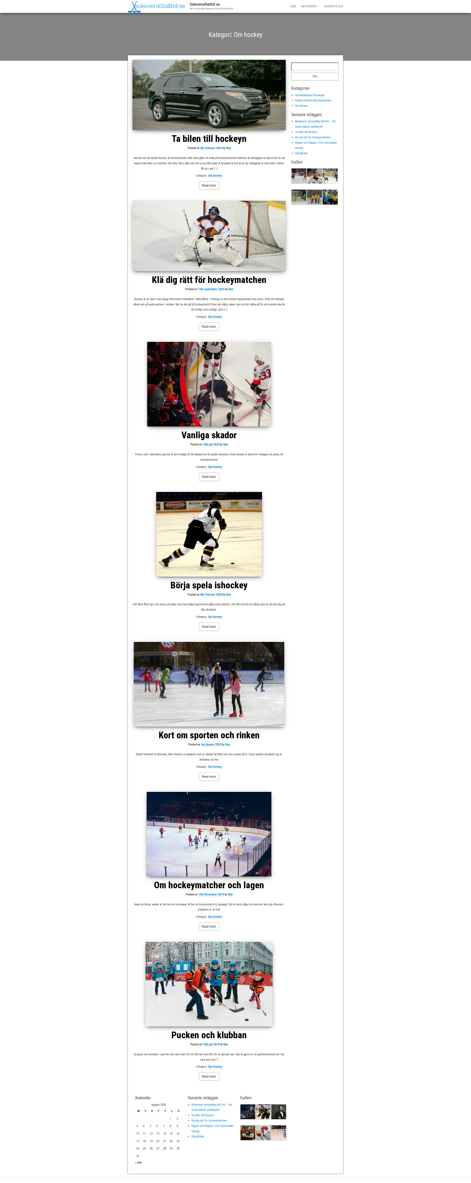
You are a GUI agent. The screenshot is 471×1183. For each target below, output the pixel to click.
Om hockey (215, 175)
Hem (293, 6)
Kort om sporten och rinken (209, 735)
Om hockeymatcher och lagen (209, 885)
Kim (228, 148)
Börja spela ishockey (209, 585)
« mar (138, 1162)
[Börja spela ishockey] (209, 534)
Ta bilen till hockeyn (209, 138)
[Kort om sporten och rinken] (209, 684)
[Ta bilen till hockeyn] (209, 95)
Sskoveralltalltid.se (205, 4)
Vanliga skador (209, 435)
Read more (209, 185)
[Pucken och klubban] (209, 984)
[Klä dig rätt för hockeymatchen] (209, 236)
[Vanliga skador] (209, 384)
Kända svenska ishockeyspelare (313, 100)
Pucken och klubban (209, 1035)
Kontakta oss (333, 6)
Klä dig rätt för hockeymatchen (209, 280)
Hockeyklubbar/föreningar (310, 95)
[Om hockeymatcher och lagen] (209, 834)
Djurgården (301, 153)
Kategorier (309, 6)
